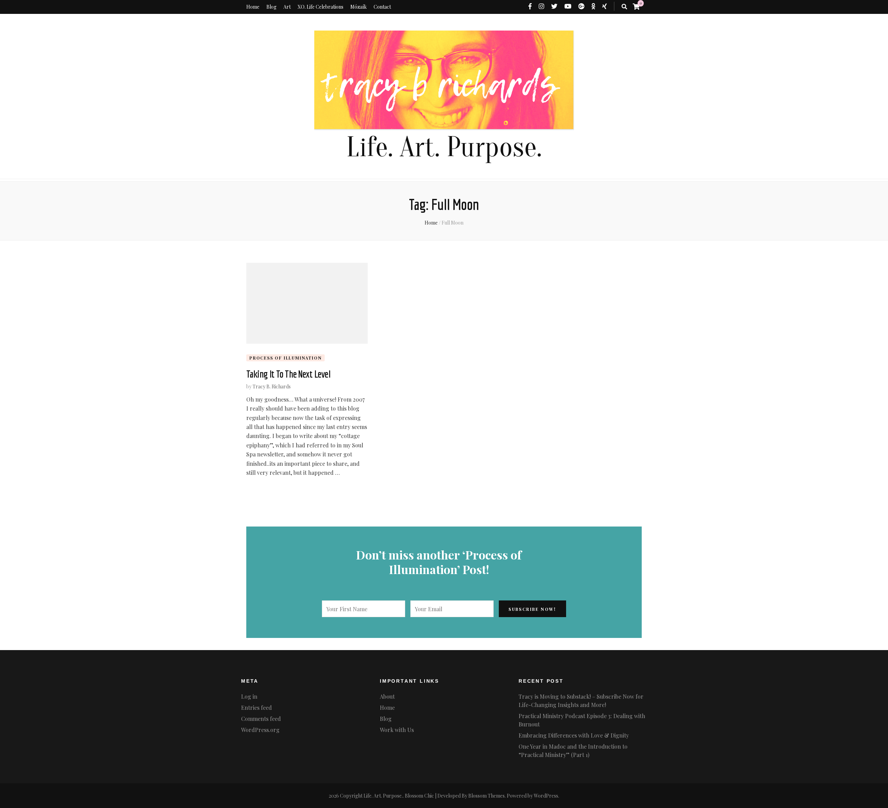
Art (287, 6)
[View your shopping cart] (636, 6)
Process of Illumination (285, 358)
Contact (382, 6)
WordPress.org (260, 729)
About (387, 696)
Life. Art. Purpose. (444, 147)
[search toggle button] (624, 6)
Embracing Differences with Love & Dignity (574, 735)
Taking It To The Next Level (288, 374)
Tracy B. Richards (272, 386)
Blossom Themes (486, 795)
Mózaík (358, 6)
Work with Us (397, 729)
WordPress (546, 795)
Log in (249, 696)
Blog (271, 6)
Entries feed (256, 707)
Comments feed (261, 718)
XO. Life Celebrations (320, 6)
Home (252, 6)
